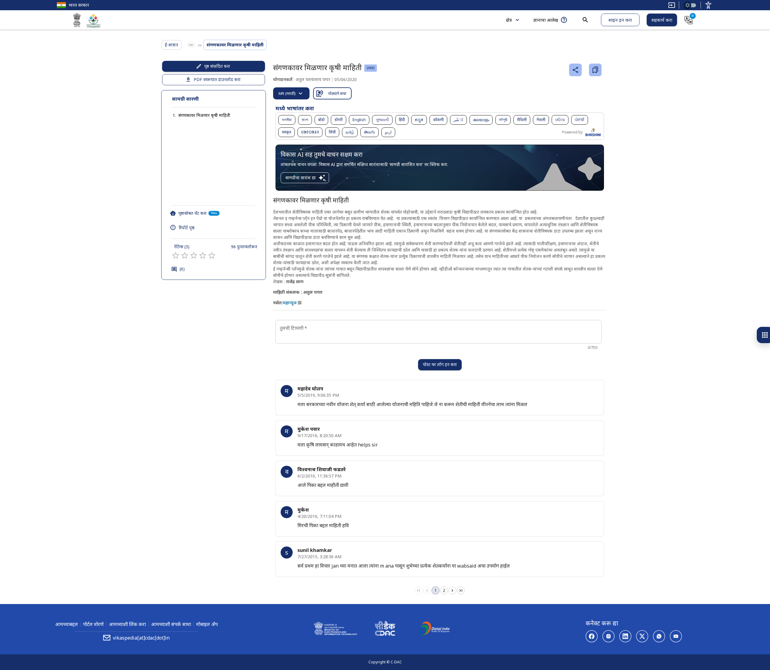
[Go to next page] (452, 590)
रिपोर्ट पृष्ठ (187, 227)
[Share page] (575, 70)
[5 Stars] (211, 255)
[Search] (585, 20)
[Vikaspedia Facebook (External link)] (592, 636)
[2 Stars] (184, 255)
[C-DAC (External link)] (385, 629)
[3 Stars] (193, 255)
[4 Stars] (202, 255)
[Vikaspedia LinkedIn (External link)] (625, 636)
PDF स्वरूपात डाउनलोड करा (217, 79)
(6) (182, 269)
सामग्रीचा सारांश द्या (300, 177)
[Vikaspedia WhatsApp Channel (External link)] (659, 636)
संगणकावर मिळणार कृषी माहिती (204, 115)
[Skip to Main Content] (671, 5)
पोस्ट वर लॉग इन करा (440, 364)
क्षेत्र (509, 20)
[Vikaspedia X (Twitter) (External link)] (642, 636)
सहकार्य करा (661, 20)
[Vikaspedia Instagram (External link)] (608, 636)
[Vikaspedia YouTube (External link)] (676, 636)
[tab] (291, 93)
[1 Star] (175, 255)
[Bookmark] (595, 70)
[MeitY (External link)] (77, 21)
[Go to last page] (461, 590)
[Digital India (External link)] (434, 629)
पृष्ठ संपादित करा (217, 66)
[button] (198, 115)
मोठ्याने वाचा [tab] (337, 93)
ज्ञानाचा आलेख (545, 20)
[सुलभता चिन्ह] (708, 5)
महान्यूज (290, 302)
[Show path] (191, 44)
